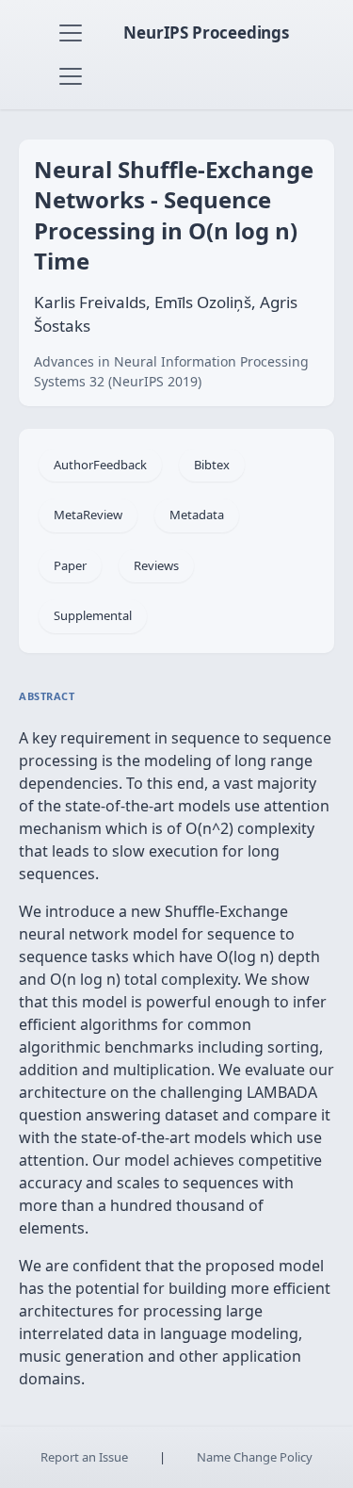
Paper (70, 565)
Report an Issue (84, 1456)
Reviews (156, 565)
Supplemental (93, 615)
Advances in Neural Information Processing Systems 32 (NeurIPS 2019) (171, 371)
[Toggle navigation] (70, 33)
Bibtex (212, 464)
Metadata (196, 514)
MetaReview (88, 514)
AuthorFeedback (100, 464)
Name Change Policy (255, 1456)
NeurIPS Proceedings (206, 32)
